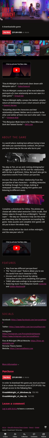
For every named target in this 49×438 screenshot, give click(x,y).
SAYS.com (29, 124)
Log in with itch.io (9, 409)
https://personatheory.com (21, 348)
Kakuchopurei (24, 86)
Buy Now (7, 32)
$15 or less (19, 430)
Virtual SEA (18, 96)
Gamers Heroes (10, 105)
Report (31, 427)
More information (9, 364)
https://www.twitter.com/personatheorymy (27, 327)
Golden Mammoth (17, 286)
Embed (37, 427)
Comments (34, 436)
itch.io (4, 427)
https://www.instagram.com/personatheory (20, 336)
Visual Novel (11, 430)
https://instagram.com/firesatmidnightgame (21, 334)
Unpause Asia (12, 117)
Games (4, 430)
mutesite (42, 284)
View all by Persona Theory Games (18, 427)
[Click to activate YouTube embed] (16, 70)
